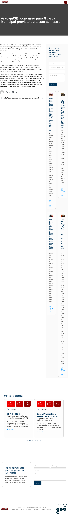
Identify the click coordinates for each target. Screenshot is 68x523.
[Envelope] (57, 512)
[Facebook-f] (61, 509)
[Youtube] (64, 509)
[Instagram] (57, 509)
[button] (65, 2)
